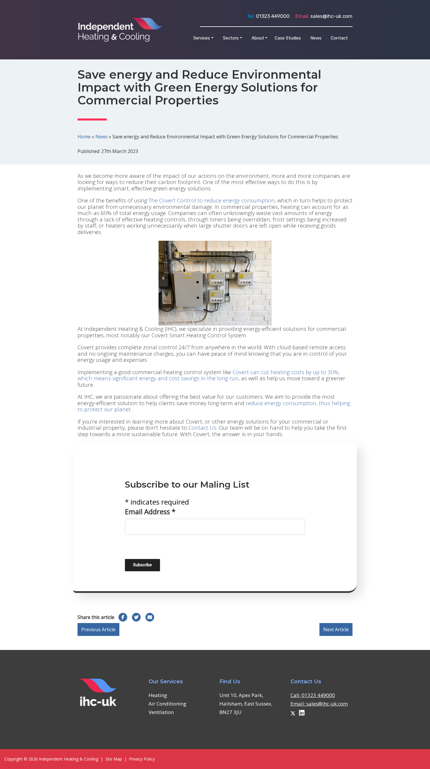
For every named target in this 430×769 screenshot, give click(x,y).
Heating (158, 695)
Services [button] (201, 38)
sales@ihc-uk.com (331, 16)
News (315, 38)
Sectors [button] (231, 38)
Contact (339, 38)
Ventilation (161, 712)
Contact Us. (202, 427)
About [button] (258, 38)
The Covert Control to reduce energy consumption (212, 200)
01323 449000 (273, 16)
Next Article (336, 629)
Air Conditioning (167, 703)
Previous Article (98, 629)
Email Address (150, 511)
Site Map (113, 759)
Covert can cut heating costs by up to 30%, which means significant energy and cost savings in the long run (209, 375)
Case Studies (288, 38)
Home (84, 136)
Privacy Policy (142, 759)
